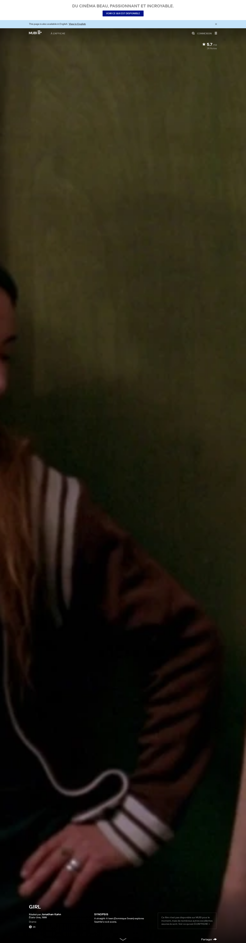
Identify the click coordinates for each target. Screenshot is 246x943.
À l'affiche (58, 33)
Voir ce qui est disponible (123, 13)
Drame (32, 921)
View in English (77, 23)
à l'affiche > (202, 923)
